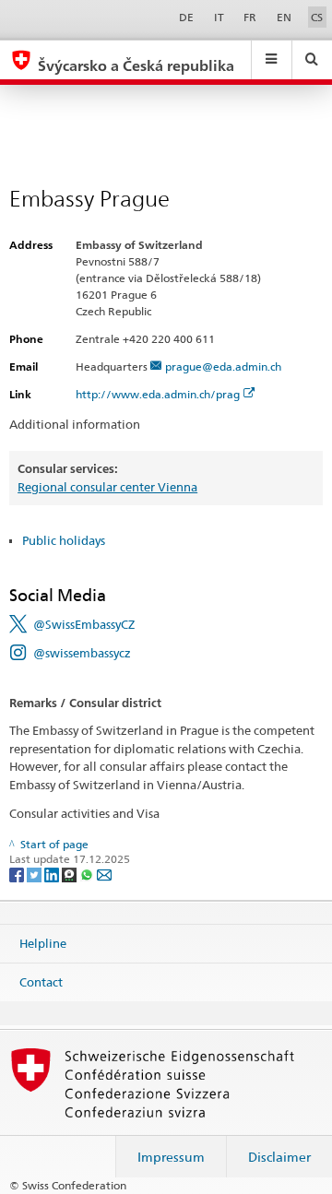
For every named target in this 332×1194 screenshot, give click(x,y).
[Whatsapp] (88, 874)
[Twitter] (35, 874)
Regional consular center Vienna (107, 486)
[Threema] (70, 874)
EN (284, 17)
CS (317, 17)
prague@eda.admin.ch (223, 366)
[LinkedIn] (53, 874)
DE (186, 17)
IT (219, 17)
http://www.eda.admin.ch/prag (158, 394)
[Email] (104, 874)
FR (249, 17)
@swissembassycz (82, 652)
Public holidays (63, 540)
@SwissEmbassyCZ (84, 624)
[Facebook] (18, 874)
